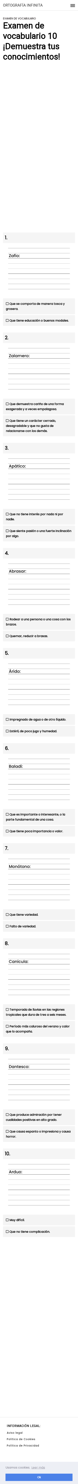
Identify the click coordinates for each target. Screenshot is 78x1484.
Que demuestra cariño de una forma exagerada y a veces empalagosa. (35, 406)
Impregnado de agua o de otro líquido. (37, 719)
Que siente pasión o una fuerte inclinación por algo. (38, 533)
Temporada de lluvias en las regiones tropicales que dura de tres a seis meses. (36, 1012)
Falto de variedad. (22, 926)
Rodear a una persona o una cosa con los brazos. (38, 622)
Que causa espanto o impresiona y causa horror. (38, 1134)
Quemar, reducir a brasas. (28, 636)
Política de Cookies (21, 1439)
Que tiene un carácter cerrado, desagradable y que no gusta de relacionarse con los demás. (31, 426)
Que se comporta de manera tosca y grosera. (35, 306)
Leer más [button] (38, 1467)
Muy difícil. (17, 1220)
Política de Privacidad (23, 1445)
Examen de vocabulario (19, 18)
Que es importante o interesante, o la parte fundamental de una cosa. (35, 817)
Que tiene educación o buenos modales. (39, 320)
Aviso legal (15, 1433)
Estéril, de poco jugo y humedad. (33, 731)
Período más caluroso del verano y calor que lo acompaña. (38, 1029)
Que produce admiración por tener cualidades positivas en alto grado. (34, 1117)
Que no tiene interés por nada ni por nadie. (34, 516)
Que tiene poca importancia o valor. (36, 831)
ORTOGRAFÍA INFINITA (23, 5)
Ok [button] (39, 1477)
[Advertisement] (39, 107)
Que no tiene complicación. (29, 1232)
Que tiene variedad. (23, 914)
